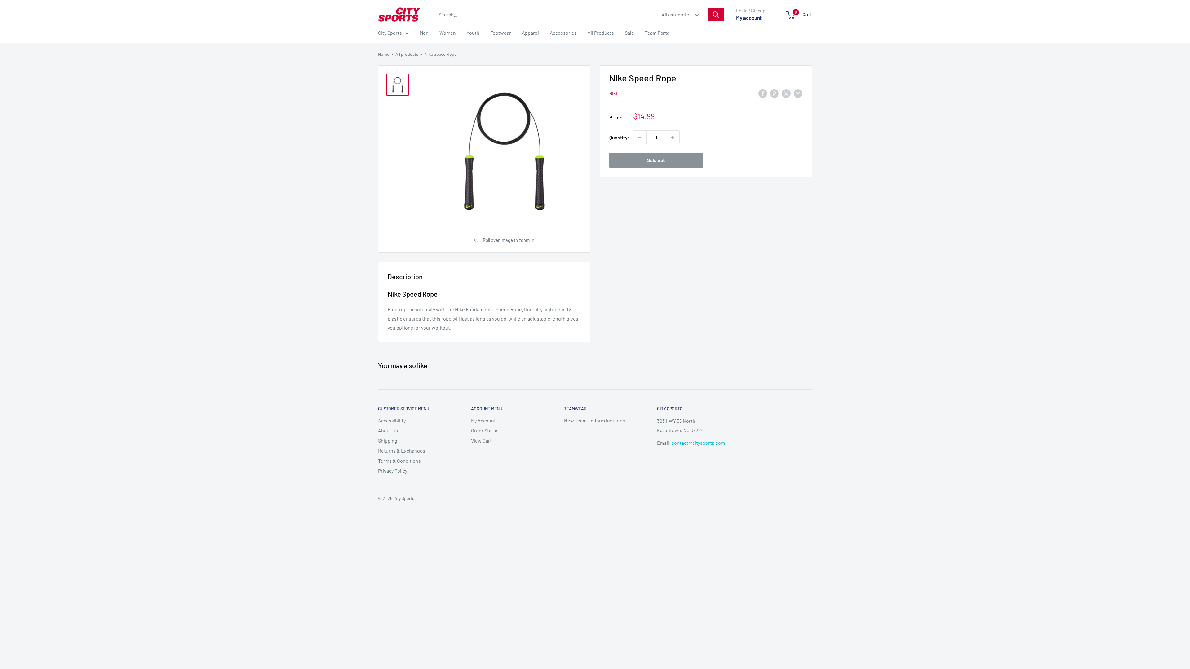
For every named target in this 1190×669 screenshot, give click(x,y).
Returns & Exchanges (401, 450)
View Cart (481, 441)
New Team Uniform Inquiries (594, 420)
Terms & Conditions (399, 461)
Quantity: (619, 137)
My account (749, 18)
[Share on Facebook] (762, 93)
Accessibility (392, 420)
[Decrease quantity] (639, 137)
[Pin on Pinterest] (774, 93)
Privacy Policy (392, 471)
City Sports (390, 33)
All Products (601, 33)
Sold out (656, 160)
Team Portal (658, 33)
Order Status (485, 430)
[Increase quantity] (672, 137)
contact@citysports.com (698, 443)
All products (406, 54)
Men (424, 33)
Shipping (387, 441)
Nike (614, 93)
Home (383, 54)
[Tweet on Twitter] (786, 93)
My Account (483, 420)
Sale (629, 33)
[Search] (716, 14)
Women (447, 33)
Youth (473, 33)
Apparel (530, 33)
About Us (388, 430)
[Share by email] (798, 93)
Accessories (563, 33)
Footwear (500, 33)
